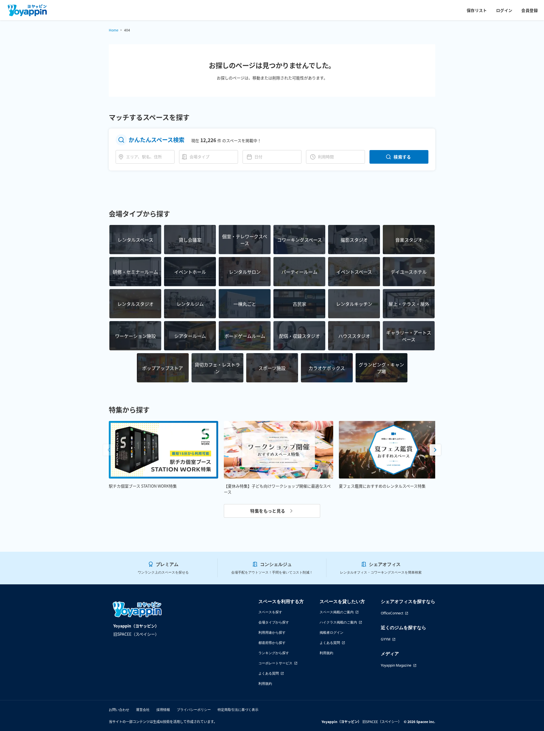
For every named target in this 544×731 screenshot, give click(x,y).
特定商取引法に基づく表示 (238, 709)
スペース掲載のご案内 (337, 612)
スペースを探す (270, 612)
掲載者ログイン (331, 632)
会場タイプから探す (273, 622)
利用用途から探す (272, 632)
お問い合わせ (119, 709)
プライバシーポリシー (194, 709)
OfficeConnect (392, 613)
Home (113, 30)
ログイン (504, 10)
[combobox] (149, 157)
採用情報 (163, 709)
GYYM (385, 639)
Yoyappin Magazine (396, 665)
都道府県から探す (272, 642)
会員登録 (529, 10)
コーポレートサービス (275, 663)
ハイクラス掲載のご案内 (338, 622)
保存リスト (477, 10)
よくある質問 (268, 673)
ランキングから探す (273, 652)
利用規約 (265, 683)
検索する (402, 157)
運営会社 (143, 709)
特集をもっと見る (267, 511)
